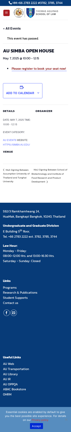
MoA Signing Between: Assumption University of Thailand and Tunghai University (16, 175)
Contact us (10, 302)
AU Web (8, 363)
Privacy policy (40, 419)
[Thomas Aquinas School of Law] (39, 13)
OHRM (7, 394)
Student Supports (15, 297)
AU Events (9, 140)
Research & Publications (20, 292)
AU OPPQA (10, 384)
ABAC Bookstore (14, 389)
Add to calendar (20, 93)
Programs (10, 287)
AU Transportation (16, 368)
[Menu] (6, 13)
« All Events (12, 28)
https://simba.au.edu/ (16, 144)
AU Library (10, 374)
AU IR (7, 379)
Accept (36, 426)
